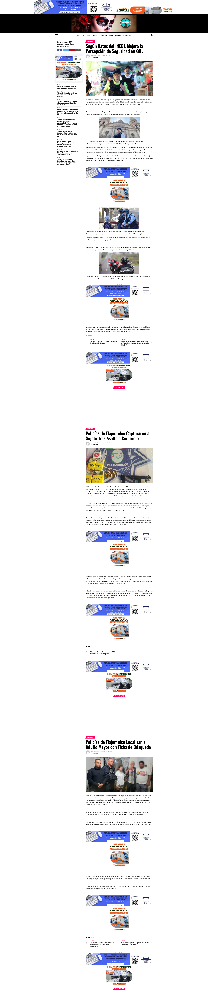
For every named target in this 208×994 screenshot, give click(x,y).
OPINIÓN (111, 35)
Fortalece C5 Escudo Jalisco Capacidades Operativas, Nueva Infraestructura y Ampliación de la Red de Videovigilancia (67, 162)
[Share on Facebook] (59, 50)
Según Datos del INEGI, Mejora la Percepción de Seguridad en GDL (65, 44)
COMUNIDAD (118, 35)
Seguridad (59, 40)
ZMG (83, 35)
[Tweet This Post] (66, 50)
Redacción (95, 57)
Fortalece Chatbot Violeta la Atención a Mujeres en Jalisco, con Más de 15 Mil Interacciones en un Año (67, 133)
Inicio (78, 35)
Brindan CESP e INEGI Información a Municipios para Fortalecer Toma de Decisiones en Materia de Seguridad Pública (67, 112)
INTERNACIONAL (103, 35)
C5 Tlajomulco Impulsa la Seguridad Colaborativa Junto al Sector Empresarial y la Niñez (67, 152)
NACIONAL (95, 35)
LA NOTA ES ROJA (127, 35)
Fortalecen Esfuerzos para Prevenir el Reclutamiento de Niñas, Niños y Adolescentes (67, 103)
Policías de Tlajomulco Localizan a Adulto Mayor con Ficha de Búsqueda (67, 94)
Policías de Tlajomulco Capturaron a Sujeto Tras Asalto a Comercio (67, 87)
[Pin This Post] (72, 50)
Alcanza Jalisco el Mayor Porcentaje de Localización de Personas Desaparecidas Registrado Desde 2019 (66, 143)
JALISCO (88, 35)
